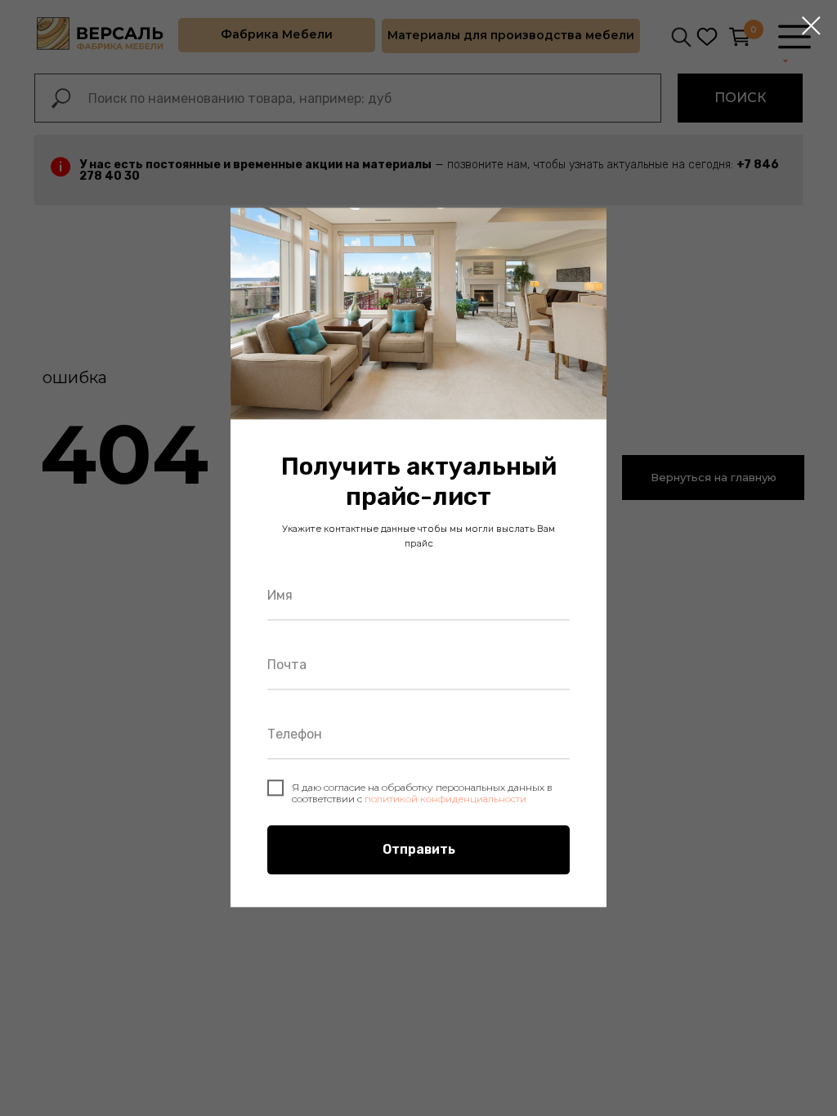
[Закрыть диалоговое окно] (811, 25)
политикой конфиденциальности (445, 798)
